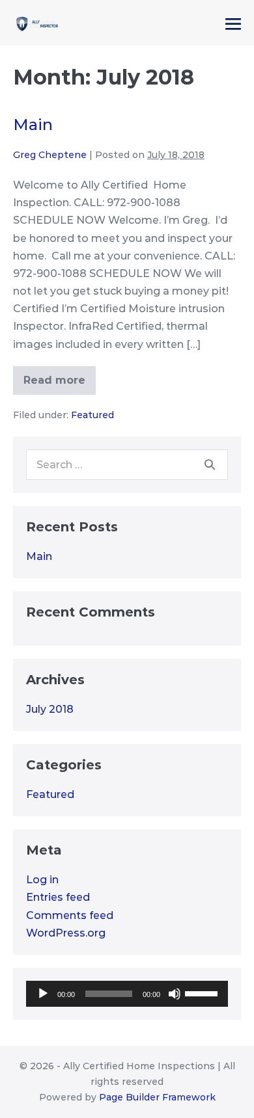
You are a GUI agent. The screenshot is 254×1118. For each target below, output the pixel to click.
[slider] (203, 992)
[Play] (42, 993)
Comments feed (69, 915)
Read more (54, 383)
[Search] (209, 464)
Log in (42, 879)
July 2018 (50, 709)
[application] (127, 994)
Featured (92, 415)
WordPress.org (66, 933)
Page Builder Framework (157, 1097)
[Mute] (174, 993)
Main (33, 124)
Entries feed (58, 897)
